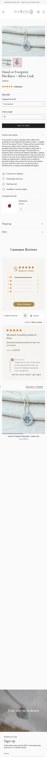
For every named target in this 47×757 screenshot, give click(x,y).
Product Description (10, 135)
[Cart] (43, 12)
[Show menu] (3, 12)
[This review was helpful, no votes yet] (34, 374)
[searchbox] (13, 315)
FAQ (4, 232)
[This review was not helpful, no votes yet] (38, 374)
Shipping (6, 223)
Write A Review (24, 304)
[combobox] (35, 322)
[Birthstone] (9, 205)
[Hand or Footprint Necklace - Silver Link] (23, 412)
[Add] (21, 209)
